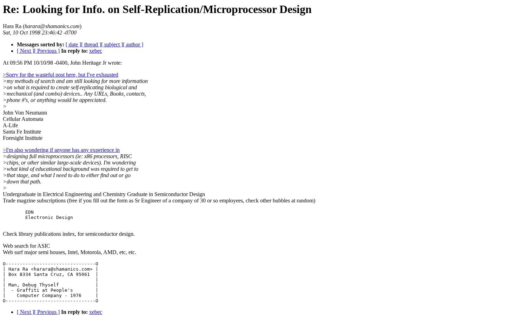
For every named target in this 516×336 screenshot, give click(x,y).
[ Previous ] (47, 51)
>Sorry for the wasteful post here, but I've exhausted (60, 75)
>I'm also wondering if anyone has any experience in (61, 150)
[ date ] (73, 44)
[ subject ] (112, 44)
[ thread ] (91, 44)
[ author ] (133, 44)
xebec (95, 51)
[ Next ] (25, 51)
